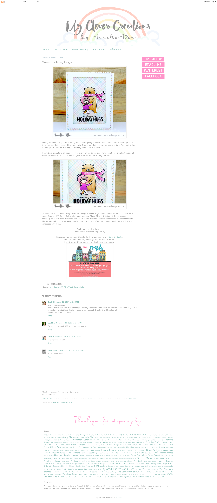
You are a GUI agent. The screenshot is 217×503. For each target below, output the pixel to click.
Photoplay (104, 458)
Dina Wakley (112, 442)
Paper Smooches (139, 455)
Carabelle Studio (145, 437)
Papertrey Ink (58, 458)
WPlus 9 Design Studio (75, 287)
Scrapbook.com (94, 464)
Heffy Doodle (154, 444)
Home (46, 49)
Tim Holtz (58, 474)
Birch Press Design (101, 437)
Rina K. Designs (57, 464)
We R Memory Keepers (66, 477)
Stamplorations (154, 466)
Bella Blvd (89, 437)
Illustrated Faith (111, 447)
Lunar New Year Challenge (54, 453)
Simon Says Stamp (136, 463)
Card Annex (155, 437)
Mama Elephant (54, 287)
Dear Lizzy (92, 442)
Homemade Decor (67, 447)
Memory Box (110, 453)
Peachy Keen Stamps (71, 459)
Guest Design (132, 445)
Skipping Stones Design (158, 463)
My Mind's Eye (48, 455)
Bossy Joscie (124, 437)
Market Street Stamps (89, 453)
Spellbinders (70, 466)
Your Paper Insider (155, 477)
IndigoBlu (120, 447)
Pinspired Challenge (52, 461)
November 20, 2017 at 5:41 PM (69, 323)
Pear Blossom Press (85, 459)
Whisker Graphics (94, 477)
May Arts (102, 453)
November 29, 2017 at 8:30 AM (72, 350)
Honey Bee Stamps (80, 447)
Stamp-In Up (113, 466)
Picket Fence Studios (115, 459)
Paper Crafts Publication (122, 455)
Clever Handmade (108, 440)
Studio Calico (163, 466)
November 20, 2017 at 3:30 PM (66, 302)
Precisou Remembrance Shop (105, 461)
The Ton (138, 472)
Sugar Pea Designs (64, 469)
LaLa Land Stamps (93, 450)
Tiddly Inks (48, 474)
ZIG (163, 477)
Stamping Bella (143, 466)
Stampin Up (133, 466)
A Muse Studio (92, 435)
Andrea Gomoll (162, 435)
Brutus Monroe (134, 437)
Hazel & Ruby (143, 445)
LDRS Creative (138, 450)
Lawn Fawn (108, 450)
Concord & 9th (157, 440)
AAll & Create (123, 435)
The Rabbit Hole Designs (109, 472)
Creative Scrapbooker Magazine (79, 442)
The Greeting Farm (94, 472)
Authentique (59, 437)
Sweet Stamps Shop (94, 469)
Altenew (140, 434)
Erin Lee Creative (64, 445)
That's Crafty (155, 469)
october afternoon (104, 455)
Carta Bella (162, 437)
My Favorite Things (164, 452)
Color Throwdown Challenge (138, 440)
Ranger (161, 460)
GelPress (104, 445)
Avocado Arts (78, 437)
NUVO (63, 287)
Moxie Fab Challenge (123, 453)
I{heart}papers (101, 447)
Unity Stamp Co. (146, 474)
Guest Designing (80, 49)
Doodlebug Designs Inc (136, 442)
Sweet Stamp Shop (79, 469)
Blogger (119, 497)
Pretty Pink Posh (135, 461)
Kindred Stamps (80, 450)
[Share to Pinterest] (60, 284)
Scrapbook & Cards (83, 464)
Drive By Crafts (115, 237)
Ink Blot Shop (128, 447)
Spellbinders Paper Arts (84, 466)
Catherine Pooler (64, 440)
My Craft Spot (137, 453)
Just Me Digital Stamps (57, 450)
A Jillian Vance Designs (77, 435)
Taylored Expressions (114, 469)
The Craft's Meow (59, 472)
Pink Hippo (156, 459)
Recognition (99, 49)
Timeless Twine (70, 474)
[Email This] (52, 284)
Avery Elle (67, 437)
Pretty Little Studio (121, 461)
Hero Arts (56, 446)
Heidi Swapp (164, 445)
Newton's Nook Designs (82, 455)
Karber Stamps (70, 450)
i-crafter (92, 447)
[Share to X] (56, 284)
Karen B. (51, 336)
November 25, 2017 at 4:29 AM (68, 336)
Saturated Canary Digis (70, 464)
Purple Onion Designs (150, 461)
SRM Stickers (100, 465)
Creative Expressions (61, 442)
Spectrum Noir (59, 466)
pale (112, 455)
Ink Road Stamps (140, 447)
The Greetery (81, 472)
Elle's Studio (52, 444)
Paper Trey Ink (168, 455)
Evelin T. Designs (78, 444)
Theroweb (152, 472)
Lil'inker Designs (152, 450)
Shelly (50, 302)
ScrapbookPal (105, 463)
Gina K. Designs (113, 445)
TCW (130, 469)
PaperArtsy (48, 458)
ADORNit (132, 435)
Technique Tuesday (141, 469)
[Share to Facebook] (58, 284)
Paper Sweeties (155, 455)
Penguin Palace (96, 459)
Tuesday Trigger (121, 474)
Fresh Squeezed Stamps (93, 445)
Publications (115, 49)
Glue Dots (123, 445)
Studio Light (52, 469)
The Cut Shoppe (71, 472)
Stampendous (123, 466)
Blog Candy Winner (113, 437)
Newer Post (47, 398)
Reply (50, 315)
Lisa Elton (51, 323)
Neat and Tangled (62, 455)
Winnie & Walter (107, 477)
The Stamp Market (126, 471)
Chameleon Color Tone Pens (86, 439)
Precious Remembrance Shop (83, 461)
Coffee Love (121, 440)
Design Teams (61, 49)
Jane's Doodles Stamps (155, 447)
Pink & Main (144, 458)
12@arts (47, 435)
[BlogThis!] (54, 284)
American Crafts (151, 435)
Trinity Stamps (109, 474)
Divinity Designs (122, 442)
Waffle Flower (160, 474)
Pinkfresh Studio (166, 458)
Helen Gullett (53, 350)
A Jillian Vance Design (59, 435)
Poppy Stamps (65, 461)
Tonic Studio (83, 474)
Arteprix (51, 437)
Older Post (132, 398)
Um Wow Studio (133, 474)
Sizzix (146, 463)
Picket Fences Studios (129, 459)
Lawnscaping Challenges (124, 450)
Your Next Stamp (141, 476)
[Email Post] (48, 284)
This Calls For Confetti (164, 472)
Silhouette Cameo (119, 463)
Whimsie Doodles (81, 477)
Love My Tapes (167, 450)
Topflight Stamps (96, 474)
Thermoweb (144, 472)
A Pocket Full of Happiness (107, 435)
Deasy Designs (102, 442)
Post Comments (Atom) (62, 402)
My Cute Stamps (148, 453)
